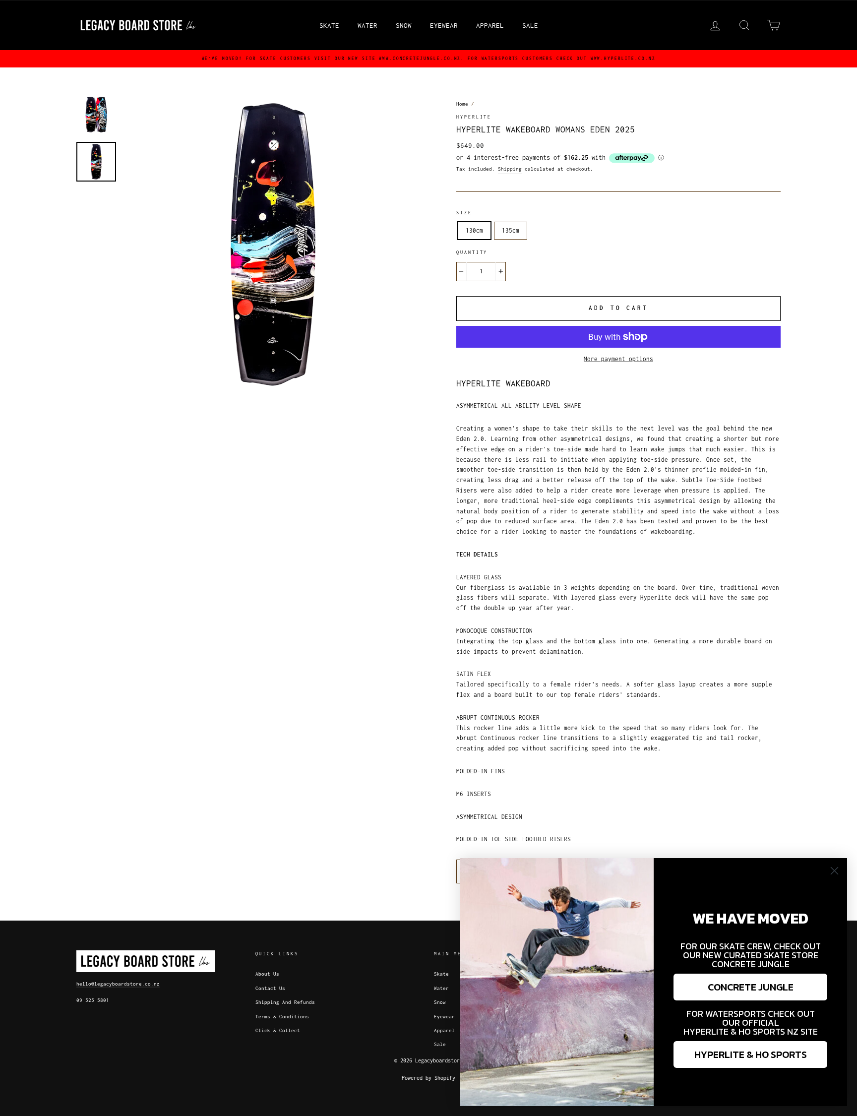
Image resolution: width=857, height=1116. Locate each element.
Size (464, 212)
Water (367, 25)
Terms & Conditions (282, 1016)
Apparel (490, 25)
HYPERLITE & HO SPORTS (750, 1054)
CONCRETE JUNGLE (751, 987)
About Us (267, 974)
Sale (530, 25)
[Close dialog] (834, 870)
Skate (329, 25)
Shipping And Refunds (285, 1002)
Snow (404, 25)
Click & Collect (277, 1030)
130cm (474, 230)
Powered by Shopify (428, 1078)
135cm (510, 230)
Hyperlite (473, 117)
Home (462, 104)
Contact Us (270, 988)
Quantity (472, 252)
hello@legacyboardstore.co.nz (118, 984)
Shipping (510, 169)
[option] (428, 58)
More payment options (618, 359)
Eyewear (444, 25)
